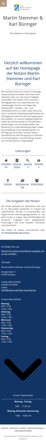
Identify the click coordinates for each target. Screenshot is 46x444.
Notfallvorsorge (22, 186)
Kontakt (23, 428)
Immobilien (6, 165)
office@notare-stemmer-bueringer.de (18, 290)
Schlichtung (37, 184)
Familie (8, 184)
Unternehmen (17, 165)
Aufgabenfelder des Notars (17, 232)
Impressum (14, 428)
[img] (23, 6)
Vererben (28, 165)
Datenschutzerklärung (35, 428)
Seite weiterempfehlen (23, 430)
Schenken (38, 165)
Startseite (4, 428)
